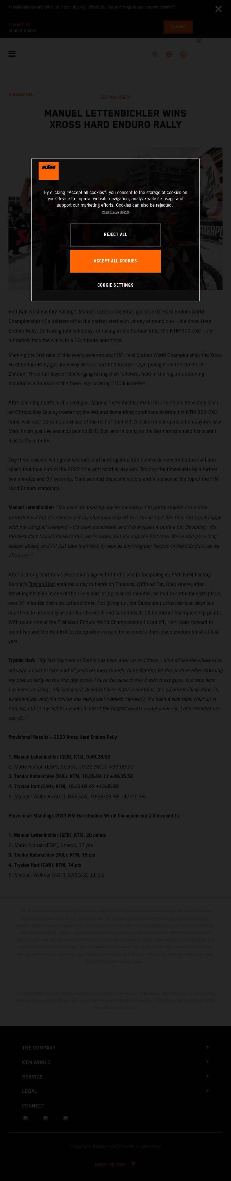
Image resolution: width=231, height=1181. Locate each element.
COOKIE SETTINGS (115, 285)
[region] (115, 230)
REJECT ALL (115, 235)
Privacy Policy (110, 211)
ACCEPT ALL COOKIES (115, 261)
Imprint (124, 211)
